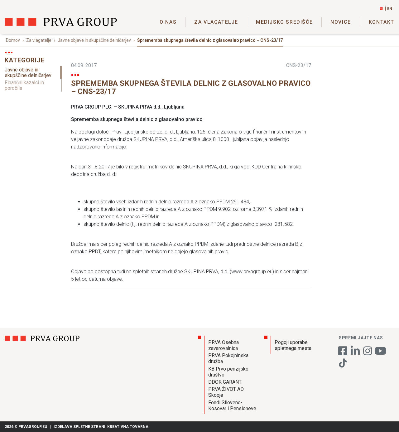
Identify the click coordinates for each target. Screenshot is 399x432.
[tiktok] (343, 366)
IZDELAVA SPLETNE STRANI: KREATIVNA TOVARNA (101, 427)
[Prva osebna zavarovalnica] (61, 22)
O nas (168, 22)
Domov (13, 40)
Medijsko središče (284, 22)
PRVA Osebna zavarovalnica (223, 345)
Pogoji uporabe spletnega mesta (293, 345)
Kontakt (381, 22)
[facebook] (343, 353)
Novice (340, 22)
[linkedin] (355, 353)
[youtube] (380, 353)
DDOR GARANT (225, 382)
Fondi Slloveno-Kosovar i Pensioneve (232, 405)
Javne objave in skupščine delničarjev (94, 40)
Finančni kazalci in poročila (24, 85)
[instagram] (367, 353)
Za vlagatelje (216, 22)
